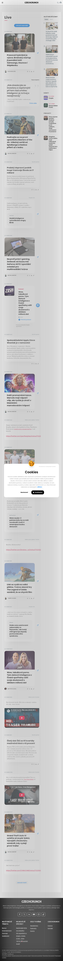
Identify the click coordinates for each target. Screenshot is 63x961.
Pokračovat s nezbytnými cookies (47, 466)
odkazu (39, 487)
